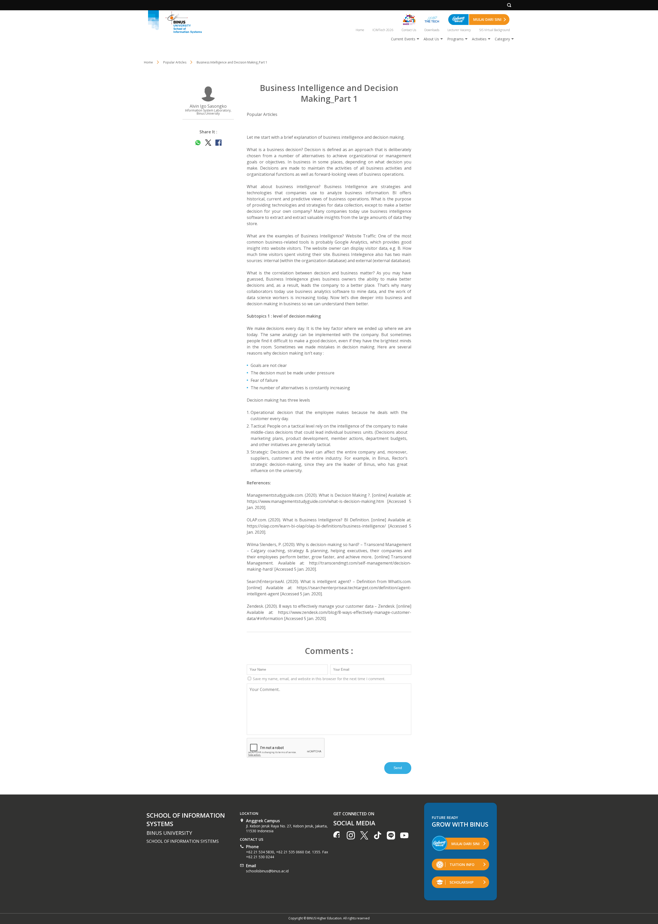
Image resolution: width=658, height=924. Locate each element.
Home (360, 30)
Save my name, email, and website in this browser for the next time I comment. (318, 678)
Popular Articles (262, 114)
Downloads (431, 30)
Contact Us (408, 30)
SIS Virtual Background (494, 30)
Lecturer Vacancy (459, 30)
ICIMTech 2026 (382, 30)
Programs (455, 38)
